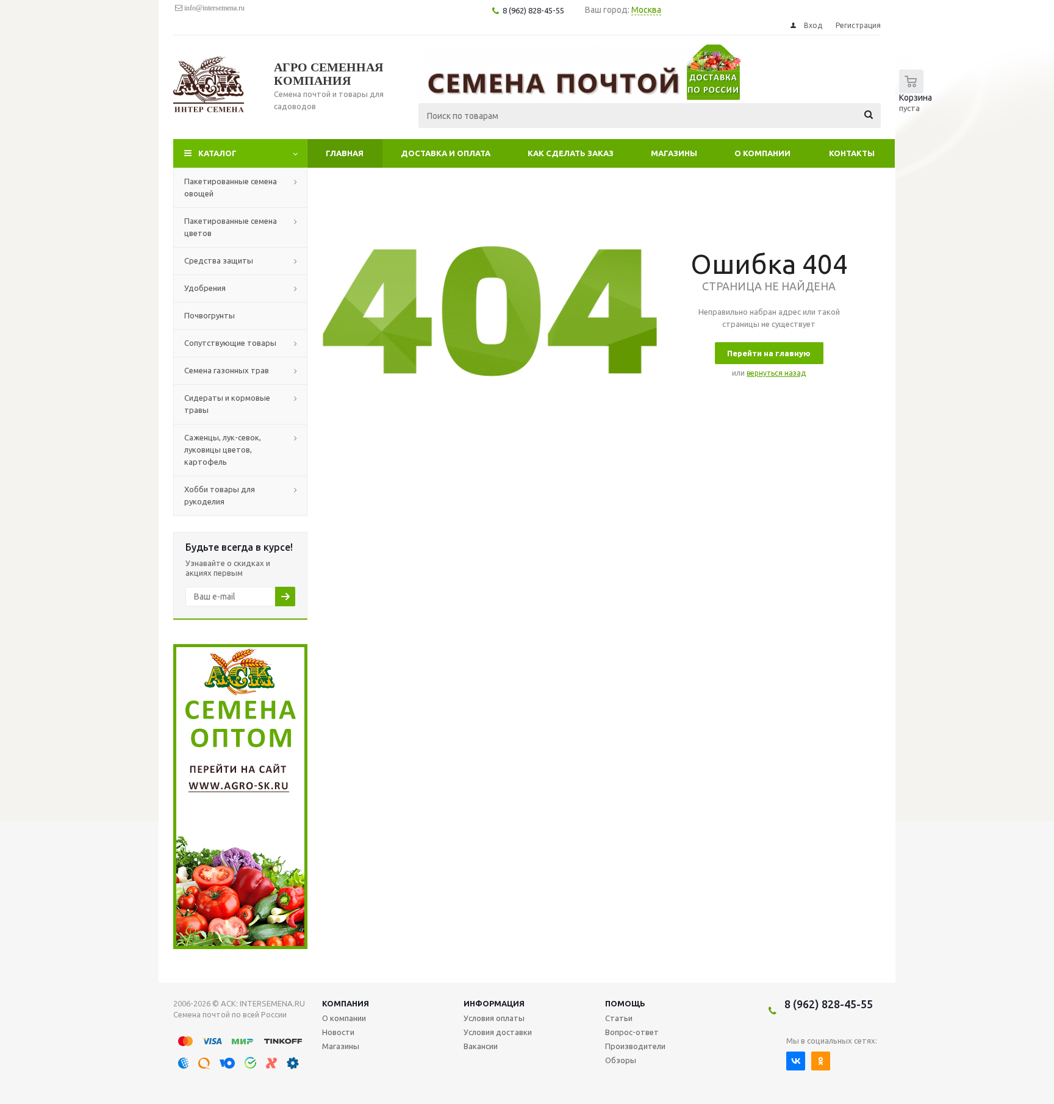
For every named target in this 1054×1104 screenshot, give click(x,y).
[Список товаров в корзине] (918, 97)
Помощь (625, 1003)
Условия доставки (498, 1032)
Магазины (674, 153)
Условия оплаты (494, 1018)
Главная (345, 153)
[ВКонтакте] (795, 1061)
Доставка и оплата (445, 153)
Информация (494, 1003)
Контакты (852, 153)
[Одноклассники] (820, 1061)
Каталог (217, 153)
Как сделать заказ (571, 153)
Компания (345, 1003)
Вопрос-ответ (632, 1032)
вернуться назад (776, 373)
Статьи (619, 1018)
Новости (338, 1032)
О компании (762, 153)
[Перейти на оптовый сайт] (240, 946)
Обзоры (620, 1060)
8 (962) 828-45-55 (828, 1004)
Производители (635, 1046)
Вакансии (481, 1046)
